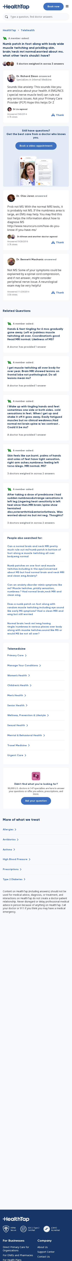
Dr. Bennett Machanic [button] (30, 259)
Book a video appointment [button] (36, 145)
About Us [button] (42, 1247)
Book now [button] (53, 6)
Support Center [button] (46, 1251)
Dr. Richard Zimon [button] (27, 76)
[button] (16, 6)
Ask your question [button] (36, 800)
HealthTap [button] (9, 30)
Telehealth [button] (28, 30)
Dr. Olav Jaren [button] (25, 196)
